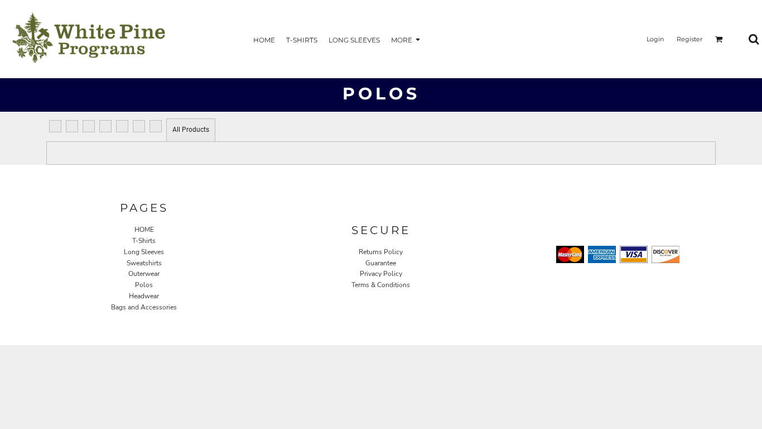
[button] (719, 39)
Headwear (144, 296)
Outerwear (144, 273)
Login (655, 39)
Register (689, 39)
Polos (144, 284)
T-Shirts (144, 240)
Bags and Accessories (144, 307)
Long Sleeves (144, 251)
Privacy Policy (381, 273)
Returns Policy (381, 251)
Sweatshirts (144, 263)
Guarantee (380, 263)
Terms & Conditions (380, 284)
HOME (144, 229)
